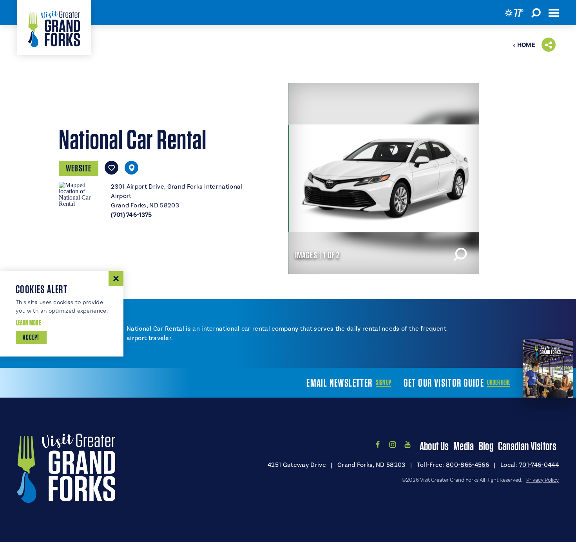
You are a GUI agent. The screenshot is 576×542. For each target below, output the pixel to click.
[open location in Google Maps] (82, 194)
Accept (31, 337)
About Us (434, 446)
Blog (486, 446)
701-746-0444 (539, 464)
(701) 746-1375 (131, 215)
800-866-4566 (467, 464)
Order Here (498, 382)
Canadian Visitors (527, 446)
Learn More (28, 323)
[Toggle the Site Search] (536, 12)
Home (526, 45)
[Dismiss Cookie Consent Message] (116, 278)
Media (463, 446)
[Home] (54, 27)
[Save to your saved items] (111, 168)
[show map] (131, 168)
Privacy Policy (542, 480)
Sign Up (383, 382)
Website (78, 168)
